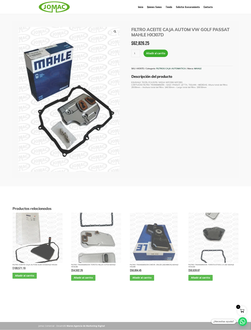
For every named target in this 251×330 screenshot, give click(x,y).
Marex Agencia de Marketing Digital (86, 325)
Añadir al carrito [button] (24, 275)
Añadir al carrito (155, 53)
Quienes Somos (154, 7)
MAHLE (197, 68)
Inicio (140, 7)
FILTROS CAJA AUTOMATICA (171, 68)
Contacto (208, 7)
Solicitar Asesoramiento (188, 7)
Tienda (169, 7)
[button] (115, 31)
